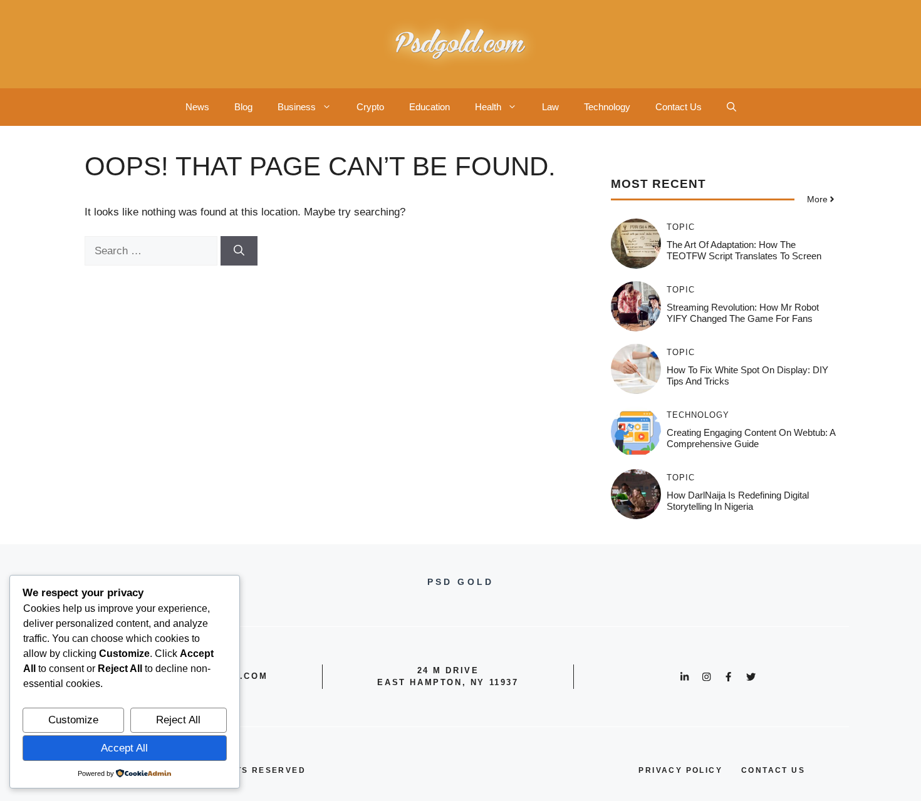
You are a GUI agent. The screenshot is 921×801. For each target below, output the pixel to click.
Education (429, 106)
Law (550, 106)
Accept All (124, 748)
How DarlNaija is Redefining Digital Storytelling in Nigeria (738, 501)
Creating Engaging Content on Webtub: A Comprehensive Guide (751, 438)
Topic (681, 227)
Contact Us (678, 106)
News (197, 106)
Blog (243, 106)
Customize (73, 720)
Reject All (178, 720)
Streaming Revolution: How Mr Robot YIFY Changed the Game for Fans (743, 313)
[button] (731, 107)
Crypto (370, 106)
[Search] (239, 251)
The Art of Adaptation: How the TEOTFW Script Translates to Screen (744, 250)
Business (297, 106)
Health (488, 106)
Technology (607, 106)
